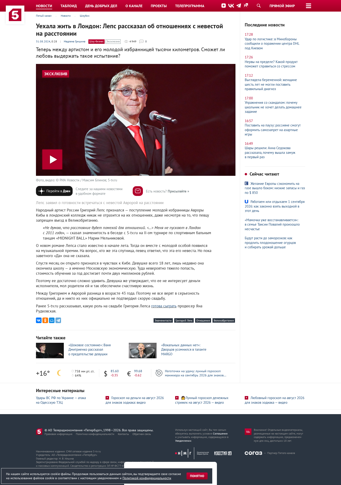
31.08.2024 (43, 41)
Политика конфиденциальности (95, 434)
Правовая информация (58, 434)
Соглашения (220, 433)
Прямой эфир (282, 5)
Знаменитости (163, 320)
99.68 (138, 371)
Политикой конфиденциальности (146, 478)
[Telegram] (58, 320)
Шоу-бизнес (96, 41)
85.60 (115, 371)
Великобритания (224, 320)
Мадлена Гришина (74, 41)
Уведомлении (183, 440)
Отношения (203, 320)
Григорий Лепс (184, 320)
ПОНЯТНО (197, 476)
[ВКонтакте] (39, 320)
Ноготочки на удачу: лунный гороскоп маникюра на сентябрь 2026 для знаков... (195, 373)
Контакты (123, 434)
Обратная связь (141, 434)
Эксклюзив (113, 41)
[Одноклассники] (45, 320)
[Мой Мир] (52, 320)
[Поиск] (258, 5)
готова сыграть (164, 306)
